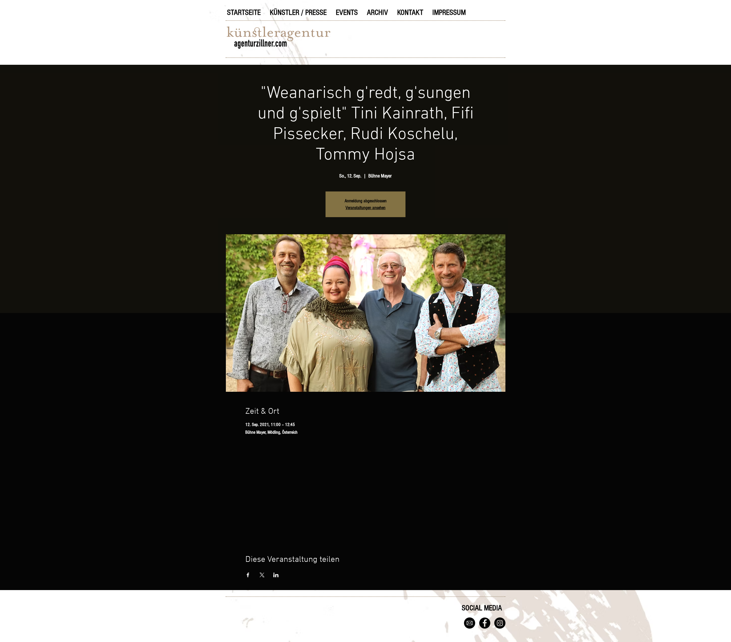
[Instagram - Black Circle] (499, 623)
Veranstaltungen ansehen (365, 207)
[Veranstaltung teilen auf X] (262, 575)
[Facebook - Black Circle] (484, 623)
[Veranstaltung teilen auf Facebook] (248, 575)
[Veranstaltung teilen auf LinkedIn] (276, 575)
